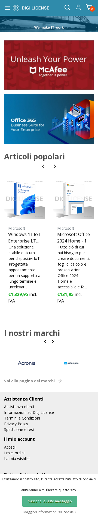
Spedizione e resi (19, 429)
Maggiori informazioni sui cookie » (49, 512)
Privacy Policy (16, 423)
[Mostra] (49, 65)
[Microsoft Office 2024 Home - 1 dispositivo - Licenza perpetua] (73, 198)
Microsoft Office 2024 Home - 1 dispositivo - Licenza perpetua (73, 237)
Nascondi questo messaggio (50, 501)
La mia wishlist (17, 458)
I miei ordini (14, 452)
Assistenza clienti (19, 406)
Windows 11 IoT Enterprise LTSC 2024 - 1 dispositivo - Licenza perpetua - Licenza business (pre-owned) (24, 237)
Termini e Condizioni (22, 418)
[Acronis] (26, 363)
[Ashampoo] (71, 363)
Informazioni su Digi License (29, 412)
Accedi (10, 447)
